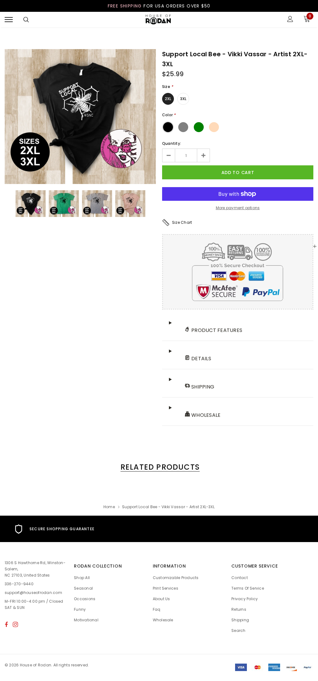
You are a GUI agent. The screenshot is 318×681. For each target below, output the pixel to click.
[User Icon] (290, 19)
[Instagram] (15, 624)
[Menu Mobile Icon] (9, 19)
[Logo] (158, 20)
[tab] (159, 467)
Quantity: (171, 143)
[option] (80, 116)
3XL (183, 98)
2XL (168, 98)
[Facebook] (6, 624)
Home (109, 506)
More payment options (238, 207)
